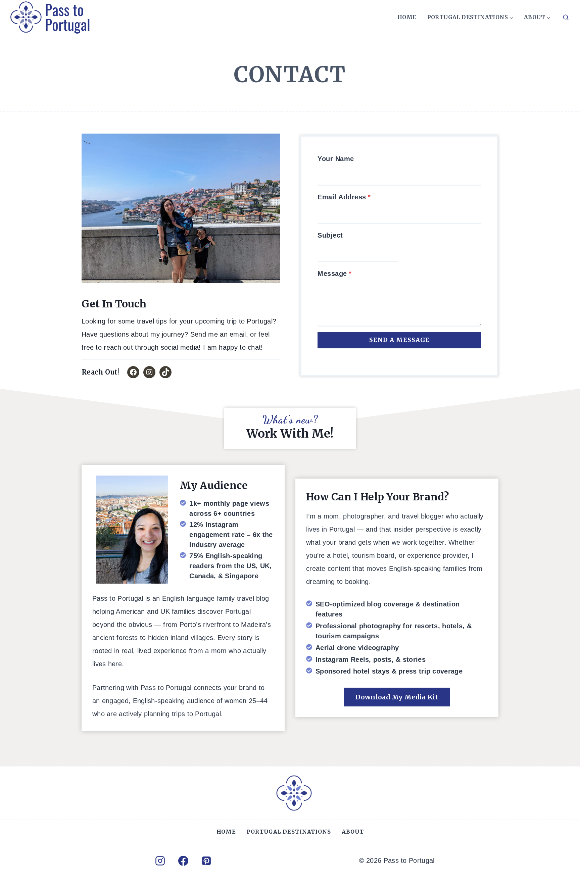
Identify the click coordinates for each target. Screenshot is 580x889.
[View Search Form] (565, 17)
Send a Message (399, 340)
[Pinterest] (206, 861)
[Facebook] (183, 861)
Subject (330, 235)
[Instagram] (160, 861)
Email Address (344, 197)
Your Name (336, 158)
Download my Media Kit (396, 697)
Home (407, 17)
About (353, 831)
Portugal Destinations (289, 831)
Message (334, 273)
